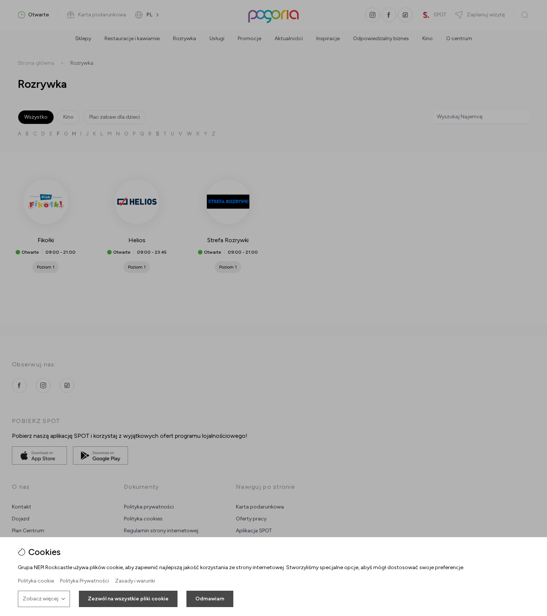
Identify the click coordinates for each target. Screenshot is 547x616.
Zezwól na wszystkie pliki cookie (128, 599)
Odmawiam (209, 599)
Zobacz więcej (40, 599)
